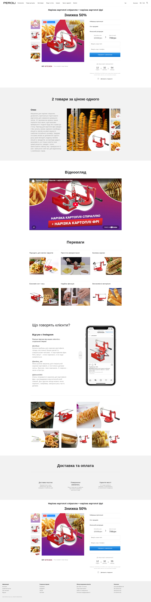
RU (140, 3)
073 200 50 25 (117, 592)
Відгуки (4, 592)
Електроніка (21, 3)
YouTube (42, 592)
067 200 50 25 (117, 588)
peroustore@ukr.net (119, 586)
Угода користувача (81, 588)
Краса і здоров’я (67, 3)
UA (144, 3)
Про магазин (5, 590)
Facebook (42, 586)
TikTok (41, 590)
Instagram (42, 588)
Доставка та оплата (82, 586)
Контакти (135, 3)
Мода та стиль (50, 3)
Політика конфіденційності (83, 592)
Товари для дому (30, 3)
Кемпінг (75, 3)
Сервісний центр (6, 588)
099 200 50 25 (117, 590)
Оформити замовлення (105, 54)
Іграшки (58, 3)
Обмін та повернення (82, 590)
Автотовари (41, 3)
